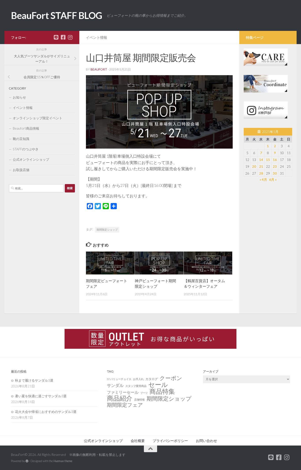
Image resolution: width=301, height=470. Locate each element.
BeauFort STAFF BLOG (56, 15)
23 (275, 166)
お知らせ (19, 97)
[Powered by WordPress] (27, 461)
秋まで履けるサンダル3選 (34, 380)
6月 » (273, 179)
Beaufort (99, 69)
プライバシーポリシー (170, 440)
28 (261, 173)
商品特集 (162, 391)
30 (275, 173)
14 (261, 160)
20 (254, 166)
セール (158, 384)
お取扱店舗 (21, 170)
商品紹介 (119, 398)
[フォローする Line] (56, 37)
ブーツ (144, 392)
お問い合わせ (206, 440)
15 (268, 160)
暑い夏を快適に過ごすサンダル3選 (41, 396)
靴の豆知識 (21, 139)
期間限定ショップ (107, 229)
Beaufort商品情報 (26, 128)
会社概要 (138, 440)
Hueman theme (63, 461)
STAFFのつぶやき (26, 149)
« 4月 (263, 179)
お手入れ (138, 379)
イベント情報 (96, 37)
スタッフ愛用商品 (136, 385)
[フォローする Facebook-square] (63, 37)
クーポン (171, 378)
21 (261, 166)
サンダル (115, 385)
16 (275, 160)
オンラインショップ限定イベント (37, 118)
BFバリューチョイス (119, 379)
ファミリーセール (123, 392)
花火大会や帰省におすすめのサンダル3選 (45, 412)
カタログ (151, 379)
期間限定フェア (125, 405)
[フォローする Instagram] (70, 37)
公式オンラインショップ (31, 159)
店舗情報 (139, 399)
